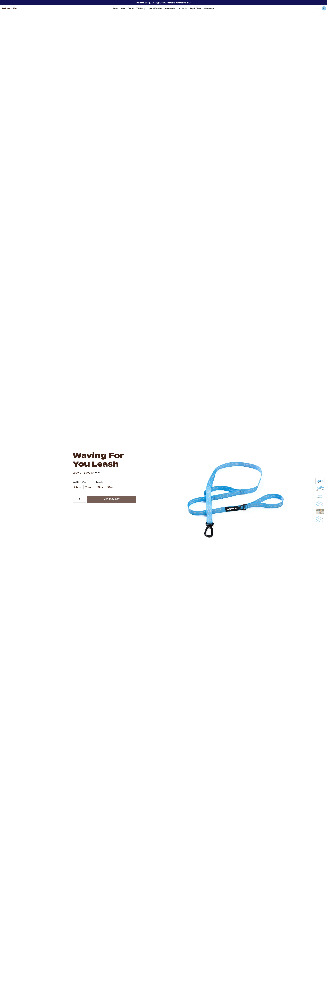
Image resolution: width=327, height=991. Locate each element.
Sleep (115, 8)
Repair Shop (195, 8)
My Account (209, 8)
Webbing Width (80, 482)
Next (324, 500)
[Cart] (324, 8)
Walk (123, 8)
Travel (130, 8)
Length (99, 482)
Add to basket (112, 499)
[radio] (77, 487)
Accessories (170, 8)
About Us (182, 8)
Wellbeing (140, 8)
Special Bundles (155, 8)
